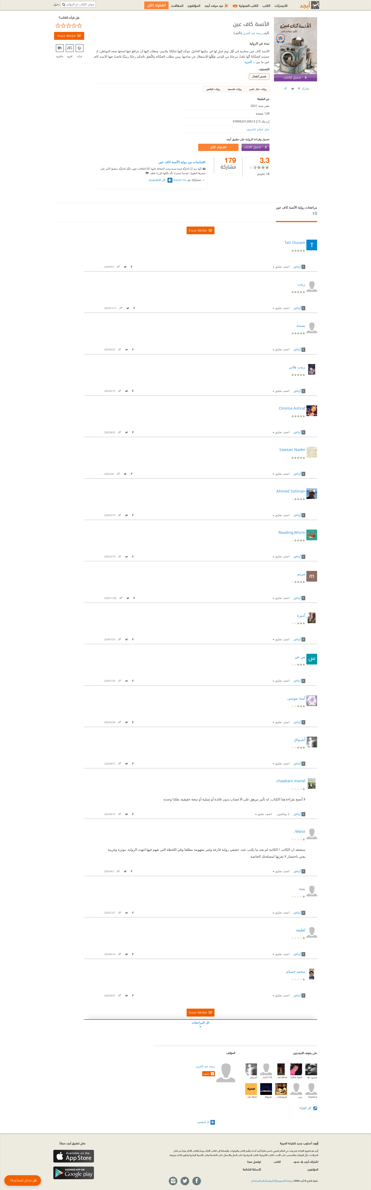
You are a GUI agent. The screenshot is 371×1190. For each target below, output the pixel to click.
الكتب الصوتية (246, 5)
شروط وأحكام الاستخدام (262, 1180)
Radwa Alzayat (281, 1097)
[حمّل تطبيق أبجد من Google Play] (73, 1173)
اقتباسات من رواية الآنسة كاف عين (181, 162)
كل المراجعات (201, 1022)
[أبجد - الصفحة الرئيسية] (304, 5)
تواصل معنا (254, 1161)
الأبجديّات (281, 5)
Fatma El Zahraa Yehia (281, 1077)
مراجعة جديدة (66, 36)
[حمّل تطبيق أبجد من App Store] (73, 1156)
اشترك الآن (218, 147)
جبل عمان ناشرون (257, 129)
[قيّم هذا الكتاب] (69, 26)
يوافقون (283, 814)
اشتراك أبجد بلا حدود (305, 1161)
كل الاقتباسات (157, 180)
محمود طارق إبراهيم (311, 1077)
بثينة (300, 1097)
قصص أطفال (259, 76)
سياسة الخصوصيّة (284, 1180)
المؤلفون (194, 5)
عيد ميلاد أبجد (216, 5)
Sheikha (312, 1097)
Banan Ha (179, 180)
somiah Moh (251, 1097)
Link (118, 266)
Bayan (268, 1097)
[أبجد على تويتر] (184, 1181)
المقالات (177, 5)
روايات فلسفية (235, 89)
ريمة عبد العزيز (252, 33)
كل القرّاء (305, 1108)
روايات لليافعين (213, 89)
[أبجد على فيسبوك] (196, 1181)
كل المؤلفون (203, 1122)
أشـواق (253, 1077)
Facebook (299, 88)
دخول (56, 4)
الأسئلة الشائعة (252, 1169)
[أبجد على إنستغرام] (172, 1181)
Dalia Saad (296, 1077)
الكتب (266, 5)
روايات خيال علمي (258, 89)
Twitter (292, 88)
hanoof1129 (266, 1077)
